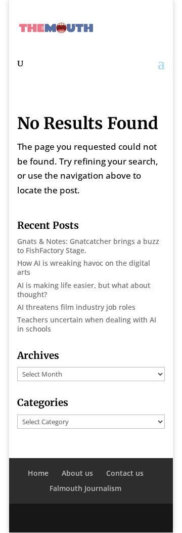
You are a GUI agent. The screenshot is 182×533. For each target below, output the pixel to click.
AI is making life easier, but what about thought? (83, 289)
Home (38, 473)
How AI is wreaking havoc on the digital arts (83, 267)
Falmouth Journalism (85, 488)
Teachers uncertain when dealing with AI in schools (86, 324)
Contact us (125, 473)
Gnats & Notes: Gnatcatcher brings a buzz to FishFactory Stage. (88, 245)
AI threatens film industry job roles (76, 307)
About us (77, 473)
